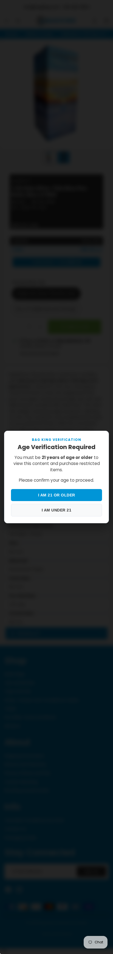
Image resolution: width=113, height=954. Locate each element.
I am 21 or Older (56, 495)
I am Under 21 (57, 510)
